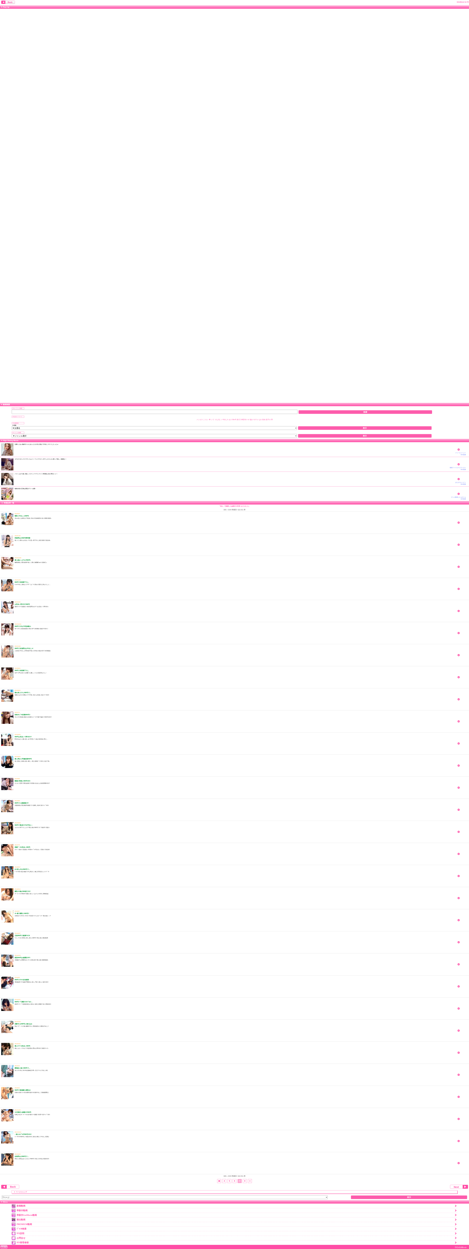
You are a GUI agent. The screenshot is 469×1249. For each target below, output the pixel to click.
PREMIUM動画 (24, 1224)
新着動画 (21, 1206)
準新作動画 (22, 1210)
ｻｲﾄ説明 (20, 1233)
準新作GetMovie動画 (27, 1215)
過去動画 (21, 1219)
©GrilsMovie (461, 1247)
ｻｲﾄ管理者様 (23, 1242)
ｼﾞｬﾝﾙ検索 (22, 1229)
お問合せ (21, 1238)
